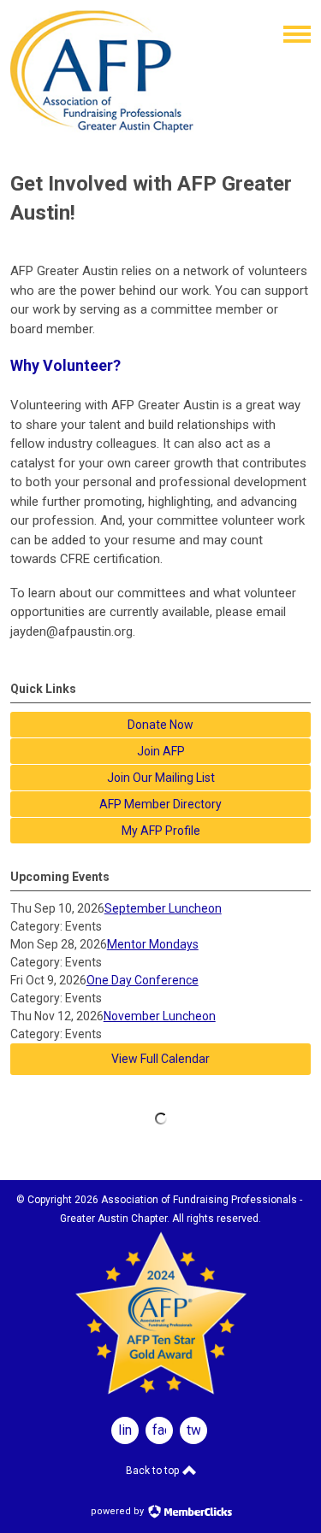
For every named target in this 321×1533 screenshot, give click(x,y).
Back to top (153, 1471)
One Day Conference (142, 980)
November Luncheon (160, 1016)
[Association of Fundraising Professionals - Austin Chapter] (101, 128)
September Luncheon (163, 908)
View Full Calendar (160, 1059)
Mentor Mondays (153, 944)
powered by (118, 1511)
